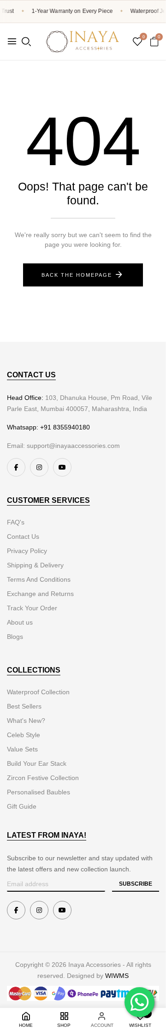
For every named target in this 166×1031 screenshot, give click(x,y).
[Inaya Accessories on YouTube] (62, 467)
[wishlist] (137, 42)
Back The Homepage (77, 275)
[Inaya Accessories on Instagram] (39, 467)
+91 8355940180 (65, 427)
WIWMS (117, 975)
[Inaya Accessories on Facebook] (16, 467)
